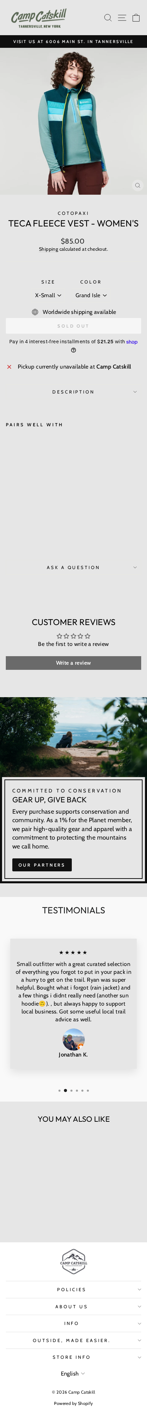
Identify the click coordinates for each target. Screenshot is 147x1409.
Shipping (48, 249)
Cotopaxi (74, 213)
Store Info (72, 1357)
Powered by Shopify (73, 1403)
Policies (71, 1289)
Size (48, 282)
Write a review (73, 663)
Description (73, 392)
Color (91, 282)
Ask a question (74, 567)
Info (72, 1323)
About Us (71, 1306)
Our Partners (42, 865)
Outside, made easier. (71, 1340)
